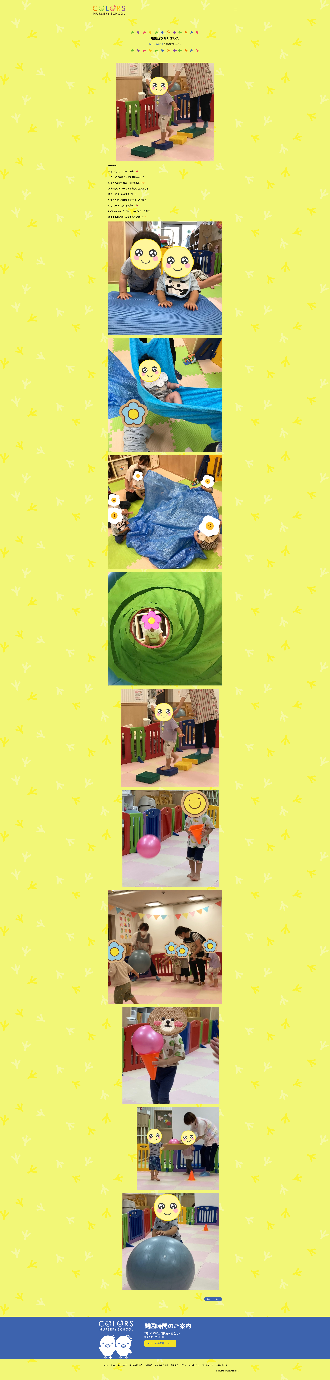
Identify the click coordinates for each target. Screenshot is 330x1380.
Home (105, 1365)
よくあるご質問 (161, 1365)
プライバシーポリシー (190, 1365)
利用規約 (174, 1365)
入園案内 (149, 1365)
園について (122, 1365)
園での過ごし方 (136, 1365)
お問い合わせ (221, 1365)
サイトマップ (207, 1365)
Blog (113, 1365)
